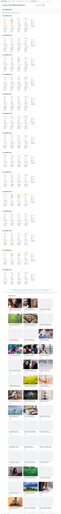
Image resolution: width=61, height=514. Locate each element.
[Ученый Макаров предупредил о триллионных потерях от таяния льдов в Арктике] (46, 321)
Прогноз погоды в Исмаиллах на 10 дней (20, 290)
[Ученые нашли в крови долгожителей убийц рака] (15, 336)
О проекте (24, 513)
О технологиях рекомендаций (41, 513)
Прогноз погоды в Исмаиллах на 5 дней (30, 289)
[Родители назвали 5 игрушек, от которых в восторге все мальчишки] (15, 504)
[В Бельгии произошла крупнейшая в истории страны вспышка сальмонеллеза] (46, 382)
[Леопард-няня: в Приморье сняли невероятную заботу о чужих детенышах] (15, 321)
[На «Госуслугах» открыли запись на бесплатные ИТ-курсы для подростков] (15, 474)
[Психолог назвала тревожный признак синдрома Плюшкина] (15, 367)
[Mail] (1, 1)
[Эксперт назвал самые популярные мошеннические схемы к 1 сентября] (15, 428)
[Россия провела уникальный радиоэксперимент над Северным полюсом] (15, 412)
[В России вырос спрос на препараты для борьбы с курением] (46, 336)
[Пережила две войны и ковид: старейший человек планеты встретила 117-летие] (15, 382)
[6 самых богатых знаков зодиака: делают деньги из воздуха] (46, 351)
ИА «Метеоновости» (57, 513)
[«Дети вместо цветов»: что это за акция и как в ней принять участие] (15, 489)
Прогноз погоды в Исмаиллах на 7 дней (46, 289)
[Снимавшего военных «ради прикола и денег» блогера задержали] (46, 367)
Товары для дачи (45, 290)
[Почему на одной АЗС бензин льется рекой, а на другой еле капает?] (30, 504)
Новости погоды (31, 290)
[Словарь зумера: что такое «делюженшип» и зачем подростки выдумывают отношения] (15, 443)
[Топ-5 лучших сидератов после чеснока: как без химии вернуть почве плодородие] (30, 474)
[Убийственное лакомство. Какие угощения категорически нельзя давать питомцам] (15, 305)
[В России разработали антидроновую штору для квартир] (30, 443)
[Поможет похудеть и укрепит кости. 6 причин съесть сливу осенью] (15, 351)
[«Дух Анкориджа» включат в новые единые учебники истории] (30, 367)
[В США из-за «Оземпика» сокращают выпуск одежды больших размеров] (30, 336)
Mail (1, 513)
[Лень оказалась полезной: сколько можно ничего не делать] (15, 397)
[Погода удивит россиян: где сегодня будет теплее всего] (30, 489)
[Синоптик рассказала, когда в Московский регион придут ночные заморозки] (30, 397)
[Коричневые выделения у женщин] (46, 489)
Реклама (8, 513)
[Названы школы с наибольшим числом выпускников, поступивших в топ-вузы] (46, 397)
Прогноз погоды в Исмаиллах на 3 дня (15, 289)
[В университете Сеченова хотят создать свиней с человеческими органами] (30, 321)
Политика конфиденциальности (31, 513)
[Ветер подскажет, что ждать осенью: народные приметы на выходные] (30, 458)
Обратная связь (47, 513)
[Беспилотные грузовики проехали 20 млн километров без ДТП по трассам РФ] (46, 428)
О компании (4, 513)
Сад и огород (38, 290)
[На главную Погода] (4, 1)
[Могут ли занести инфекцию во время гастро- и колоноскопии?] (30, 428)
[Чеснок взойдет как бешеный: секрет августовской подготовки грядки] (46, 305)
